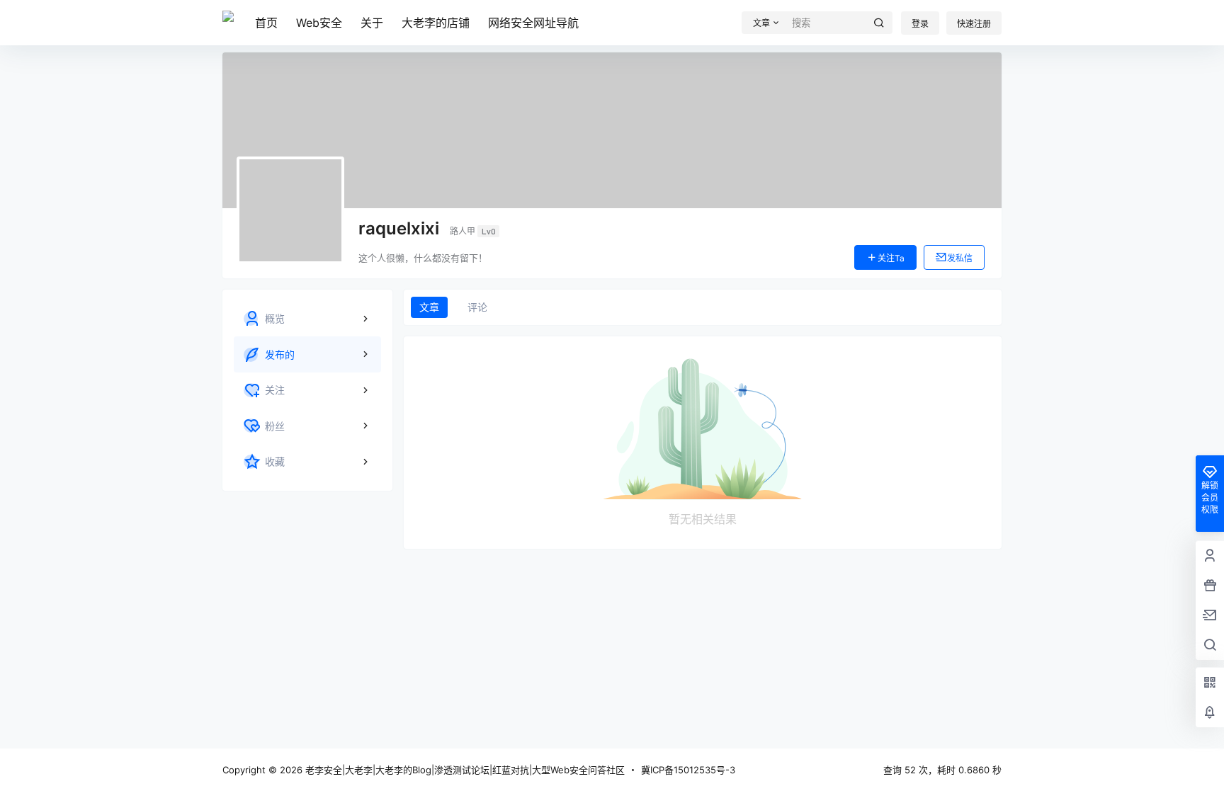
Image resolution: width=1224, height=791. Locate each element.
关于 (372, 23)
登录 (920, 23)
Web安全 (319, 23)
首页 (266, 23)
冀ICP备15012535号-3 (688, 769)
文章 (429, 307)
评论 (477, 307)
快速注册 (974, 23)
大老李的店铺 (436, 23)
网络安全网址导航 (533, 23)
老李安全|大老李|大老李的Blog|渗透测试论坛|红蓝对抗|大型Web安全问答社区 (463, 769)
